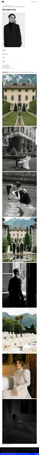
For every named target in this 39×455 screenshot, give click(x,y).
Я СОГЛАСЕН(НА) (36, 453)
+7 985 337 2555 (28, 449)
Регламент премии (4, 449)
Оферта (17, 449)
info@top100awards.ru (34, 449)
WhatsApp (3, 61)
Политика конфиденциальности (11, 449)
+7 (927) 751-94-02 (5, 54)
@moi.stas (4, 50)
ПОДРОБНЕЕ (37, 454)
